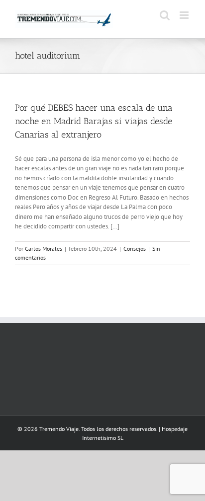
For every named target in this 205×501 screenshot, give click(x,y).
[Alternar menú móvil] (185, 15)
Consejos (134, 248)
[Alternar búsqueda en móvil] (165, 15)
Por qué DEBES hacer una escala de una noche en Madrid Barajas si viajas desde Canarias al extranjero (94, 121)
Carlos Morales (43, 248)
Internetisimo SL (102, 437)
